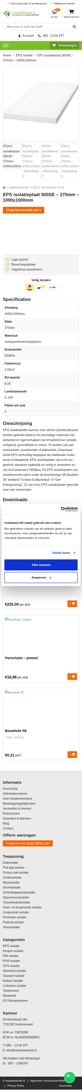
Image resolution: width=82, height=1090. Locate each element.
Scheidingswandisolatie (19, 892)
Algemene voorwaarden (44, 1080)
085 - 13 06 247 (53, 35)
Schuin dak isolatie (16, 872)
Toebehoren (11, 990)
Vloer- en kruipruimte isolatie (22, 907)
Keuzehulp (10, 788)
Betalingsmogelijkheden (19, 803)
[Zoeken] (70, 27)
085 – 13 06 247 (17, 1045)
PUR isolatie (11, 960)
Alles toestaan (41, 564)
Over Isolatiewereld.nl (17, 798)
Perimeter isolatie (15, 917)
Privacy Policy (15, 1085)
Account (28, 35)
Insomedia (65, 1085)
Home (7, 55)
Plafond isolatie (13, 922)
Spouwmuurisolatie (16, 897)
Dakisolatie (10, 862)
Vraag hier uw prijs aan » (23, 210)
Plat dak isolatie (13, 867)
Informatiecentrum (15, 793)
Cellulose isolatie (14, 985)
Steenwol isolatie (14, 970)
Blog (6, 823)
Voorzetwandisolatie (16, 902)
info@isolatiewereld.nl (21, 1050)
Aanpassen (38, 577)
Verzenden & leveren (17, 808)
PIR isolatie (10, 956)
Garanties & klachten (17, 818)
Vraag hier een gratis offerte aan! (28, 843)
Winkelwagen (67, 45)
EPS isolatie (24, 55)
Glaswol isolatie (13, 975)
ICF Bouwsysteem (15, 1000)
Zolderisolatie (12, 877)
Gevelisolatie (12, 887)
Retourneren (11, 813)
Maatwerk (9, 995)
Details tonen (61, 552)
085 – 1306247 (17, 1063)
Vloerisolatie (11, 927)
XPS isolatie (11, 965)
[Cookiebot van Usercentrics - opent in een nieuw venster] (61, 509)
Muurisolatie (11, 882)
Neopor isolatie (13, 951)
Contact (8, 828)
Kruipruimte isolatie (16, 912)
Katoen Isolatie (13, 980)
